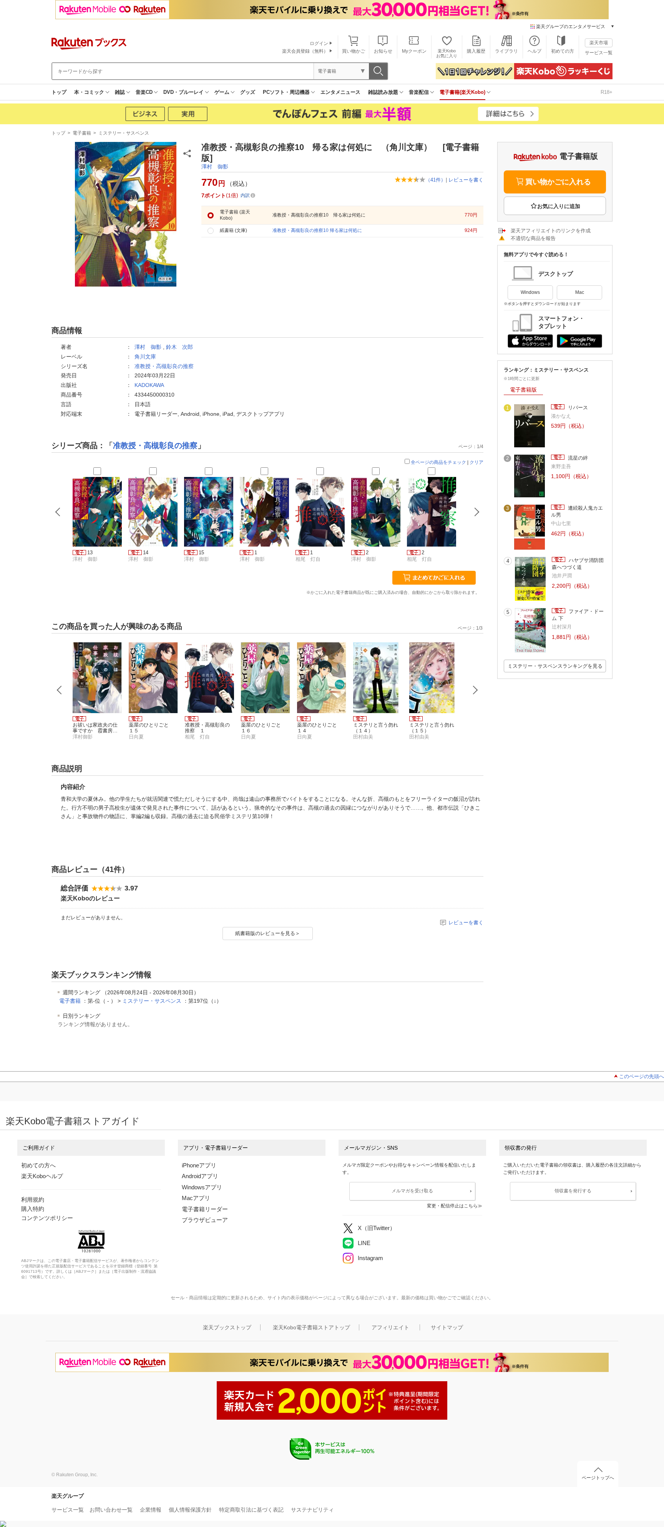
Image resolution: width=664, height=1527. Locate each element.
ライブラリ (506, 51)
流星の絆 (577, 458)
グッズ (247, 92)
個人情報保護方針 (190, 1510)
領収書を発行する (572, 1191)
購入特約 (32, 1208)
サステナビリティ (312, 1510)
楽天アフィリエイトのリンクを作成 (551, 230)
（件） (435, 180)
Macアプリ (196, 1198)
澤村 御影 (214, 166)
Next (475, 690)
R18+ (607, 92)
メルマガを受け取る (412, 1191)
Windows (530, 292)
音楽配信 (419, 92)
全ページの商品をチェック (438, 462)
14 (145, 552)
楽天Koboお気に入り (446, 53)
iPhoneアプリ (199, 1165)
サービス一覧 (599, 52)
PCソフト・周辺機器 (286, 92)
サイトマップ (447, 1327)
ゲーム (221, 92)
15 (201, 552)
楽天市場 (598, 42)
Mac (579, 292)
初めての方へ (38, 1165)
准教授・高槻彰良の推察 (164, 366)
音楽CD (144, 92)
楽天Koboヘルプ (42, 1176)
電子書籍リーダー (205, 1209)
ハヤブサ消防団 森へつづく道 (579, 563)
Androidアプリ (200, 1176)
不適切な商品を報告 (533, 238)
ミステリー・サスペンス (123, 133)
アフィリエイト (390, 1327)
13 (90, 552)
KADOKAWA (149, 385)
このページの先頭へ (641, 1076)
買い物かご (353, 51)
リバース (577, 407)
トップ (58, 92)
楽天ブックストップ (227, 1327)
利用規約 (32, 1199)
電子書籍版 (523, 390)
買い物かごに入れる (558, 182)
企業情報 (150, 1510)
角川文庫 (145, 356)
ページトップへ (598, 1477)
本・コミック (89, 92)
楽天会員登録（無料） (305, 51)
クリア (476, 462)
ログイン (319, 43)
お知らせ (383, 51)
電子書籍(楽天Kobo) (462, 92)
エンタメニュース (340, 92)
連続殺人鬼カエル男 (577, 511)
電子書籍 (82, 133)
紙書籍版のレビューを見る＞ (267, 933)
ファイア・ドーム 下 (578, 614)
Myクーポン (414, 51)
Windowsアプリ (202, 1187)
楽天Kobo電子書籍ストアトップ (311, 1327)
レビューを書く (465, 180)
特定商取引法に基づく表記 (251, 1510)
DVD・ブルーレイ (183, 92)
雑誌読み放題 (383, 92)
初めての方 (562, 51)
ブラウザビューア (205, 1220)
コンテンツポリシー (47, 1218)
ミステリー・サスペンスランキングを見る (555, 666)
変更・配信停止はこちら (452, 1206)
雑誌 (120, 92)
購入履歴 (476, 51)
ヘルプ (534, 51)
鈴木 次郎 (179, 347)
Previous (59, 690)
